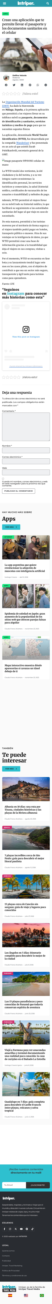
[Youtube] (21, 1229)
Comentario (9, 411)
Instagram (16, 293)
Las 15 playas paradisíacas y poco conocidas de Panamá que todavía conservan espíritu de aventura (24, 1004)
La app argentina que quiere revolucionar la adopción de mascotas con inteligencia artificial (25, 567)
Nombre (7, 446)
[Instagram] (10, 1229)
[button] (4, 3)
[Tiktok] (32, 1229)
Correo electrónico (12, 457)
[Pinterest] (27, 1229)
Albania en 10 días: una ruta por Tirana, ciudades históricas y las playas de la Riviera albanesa (23, 809)
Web (4, 468)
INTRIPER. (23, 1236)
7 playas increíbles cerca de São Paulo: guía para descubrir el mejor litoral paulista (24, 858)
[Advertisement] (26, 711)
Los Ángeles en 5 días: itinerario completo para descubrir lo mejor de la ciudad (25, 955)
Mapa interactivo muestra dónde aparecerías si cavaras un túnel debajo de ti (23, 668)
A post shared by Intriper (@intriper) (26, 366)
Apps (5, 14)
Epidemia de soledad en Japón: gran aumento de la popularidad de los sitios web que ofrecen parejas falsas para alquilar (25, 618)
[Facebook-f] (4, 1229)
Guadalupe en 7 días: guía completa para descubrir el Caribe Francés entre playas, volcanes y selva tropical (25, 1106)
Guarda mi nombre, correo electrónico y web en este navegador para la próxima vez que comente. (24, 484)
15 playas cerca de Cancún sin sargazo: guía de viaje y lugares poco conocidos (25, 907)
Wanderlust (22, 142)
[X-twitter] (15, 1229)
